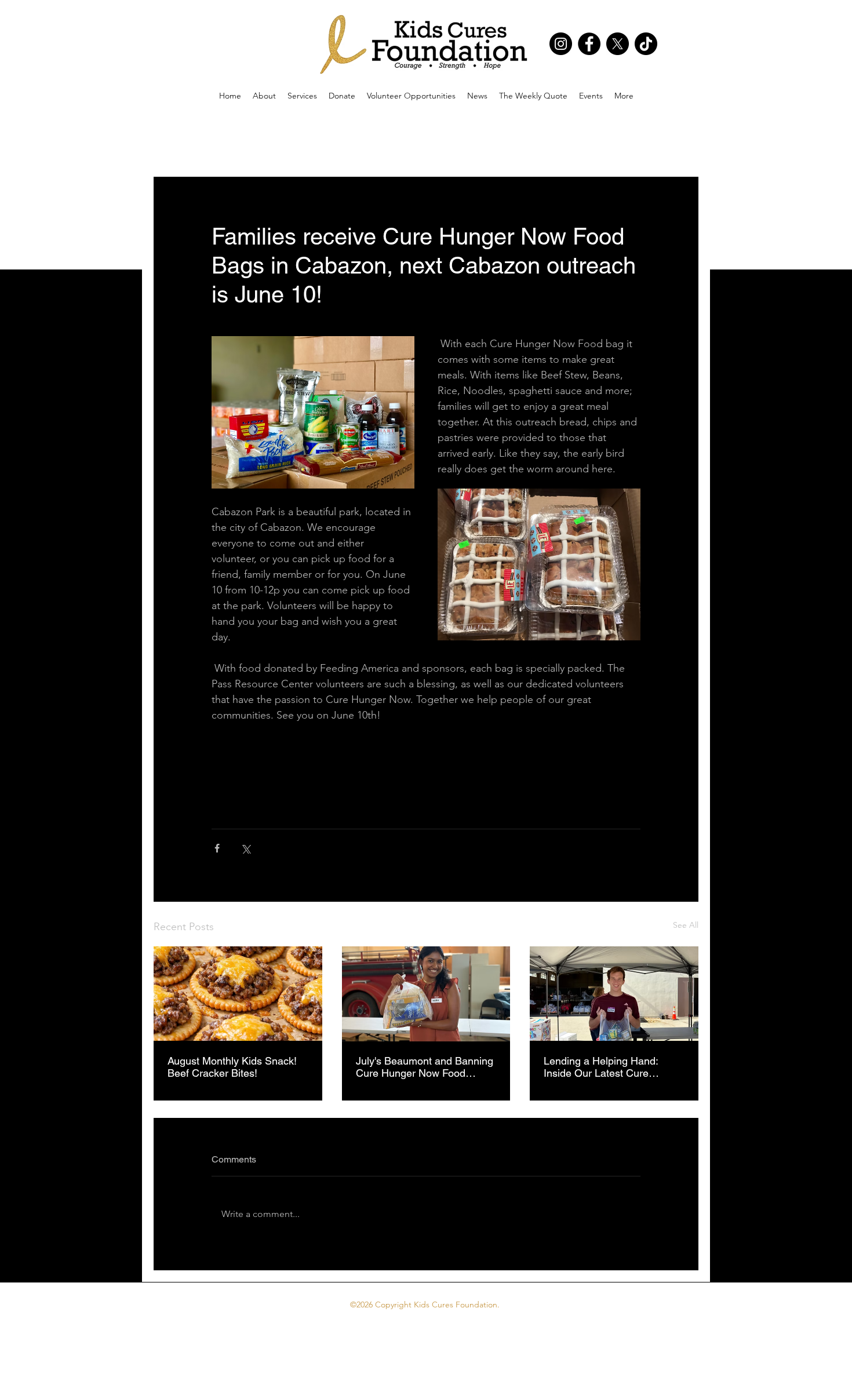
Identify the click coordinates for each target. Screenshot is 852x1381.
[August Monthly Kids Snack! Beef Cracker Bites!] (238, 993)
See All (685, 925)
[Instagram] (560, 43)
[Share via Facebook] (217, 848)
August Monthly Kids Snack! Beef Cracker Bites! (232, 1067)
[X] (617, 43)
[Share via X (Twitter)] (245, 848)
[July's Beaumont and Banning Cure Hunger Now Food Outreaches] (426, 993)
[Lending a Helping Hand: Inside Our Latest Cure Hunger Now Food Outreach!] (614, 993)
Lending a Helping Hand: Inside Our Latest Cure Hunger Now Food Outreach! (610, 1067)
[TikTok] (646, 43)
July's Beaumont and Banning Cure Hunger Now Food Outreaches (424, 1067)
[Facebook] (589, 43)
